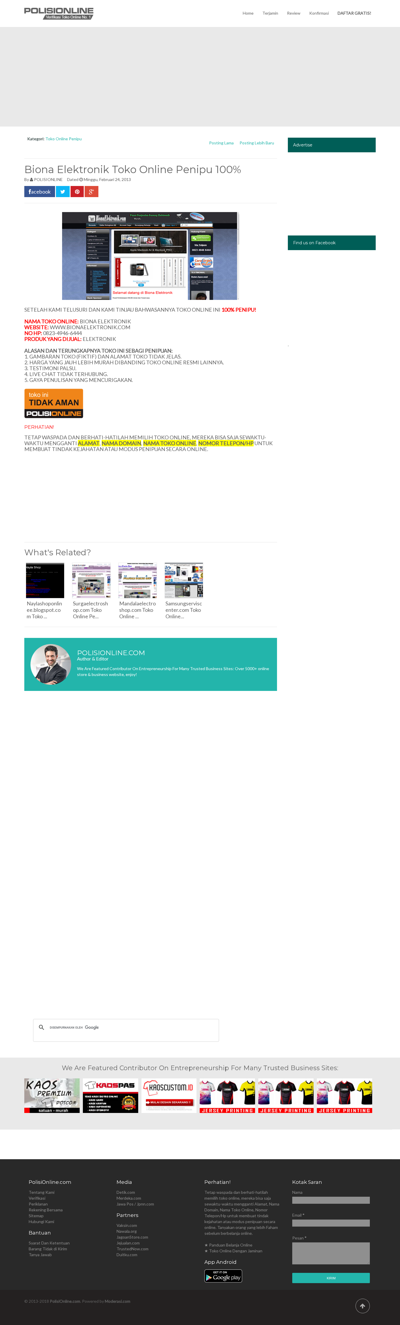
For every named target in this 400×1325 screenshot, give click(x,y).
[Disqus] (150, 783)
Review (293, 13)
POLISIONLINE (48, 179)
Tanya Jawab (40, 1254)
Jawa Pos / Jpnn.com (135, 1203)
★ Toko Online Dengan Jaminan (233, 1250)
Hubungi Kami (41, 1221)
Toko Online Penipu (63, 138)
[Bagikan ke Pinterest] (77, 191)
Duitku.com (127, 1254)
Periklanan (38, 1203)
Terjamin (270, 13)
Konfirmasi (319, 13)
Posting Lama (221, 142)
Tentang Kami (41, 1192)
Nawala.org (127, 1231)
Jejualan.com (128, 1242)
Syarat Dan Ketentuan (49, 1242)
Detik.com (126, 1192)
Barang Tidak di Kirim (48, 1248)
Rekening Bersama (46, 1209)
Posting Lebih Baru (257, 142)
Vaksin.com (127, 1225)
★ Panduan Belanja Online (228, 1244)
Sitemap (36, 1215)
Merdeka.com (129, 1198)
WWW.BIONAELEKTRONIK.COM (90, 327)
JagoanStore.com (132, 1236)
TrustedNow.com (132, 1248)
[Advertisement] (200, 77)
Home (248, 13)
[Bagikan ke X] (63, 191)
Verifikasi (37, 1198)
